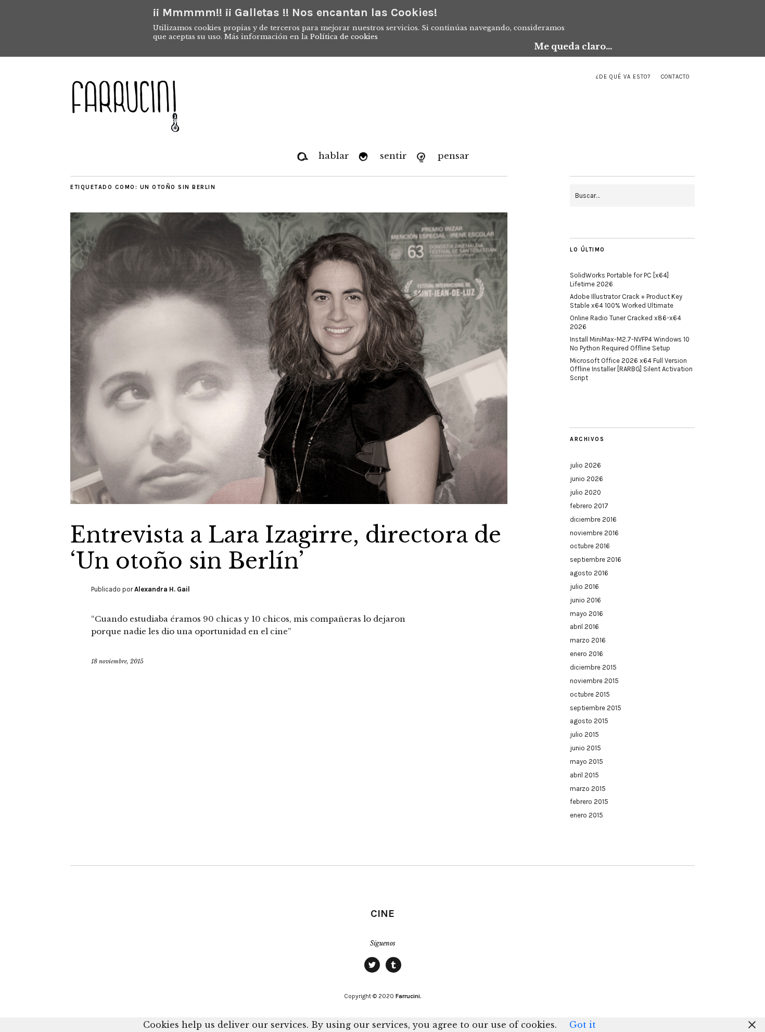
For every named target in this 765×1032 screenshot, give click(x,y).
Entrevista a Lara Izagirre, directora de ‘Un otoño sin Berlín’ (285, 547)
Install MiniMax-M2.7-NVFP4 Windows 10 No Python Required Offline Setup (630, 343)
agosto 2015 (589, 721)
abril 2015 (584, 775)
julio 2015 (584, 734)
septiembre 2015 (595, 708)
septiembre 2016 (595, 559)
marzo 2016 (588, 640)
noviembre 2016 (594, 533)
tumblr (393, 972)
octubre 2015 (590, 694)
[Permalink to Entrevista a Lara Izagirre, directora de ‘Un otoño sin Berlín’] (288, 501)
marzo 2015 (588, 788)
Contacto (675, 76)
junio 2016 (585, 600)
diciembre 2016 (593, 519)
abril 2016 (584, 627)
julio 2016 (584, 586)
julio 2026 (585, 465)
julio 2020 (585, 492)
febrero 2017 (589, 506)
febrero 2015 (589, 802)
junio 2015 (585, 748)
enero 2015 (586, 815)
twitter (372, 972)
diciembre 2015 (593, 667)
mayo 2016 (586, 614)
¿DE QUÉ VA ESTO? (623, 76)
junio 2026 (586, 479)
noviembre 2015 (594, 681)
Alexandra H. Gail (162, 589)
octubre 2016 (590, 546)
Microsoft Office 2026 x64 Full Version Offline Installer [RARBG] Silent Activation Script (631, 369)
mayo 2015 (586, 761)
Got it (582, 1025)
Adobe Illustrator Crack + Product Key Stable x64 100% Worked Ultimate (626, 301)
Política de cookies (344, 36)
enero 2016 (586, 654)
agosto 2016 (589, 573)
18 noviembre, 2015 (117, 661)
